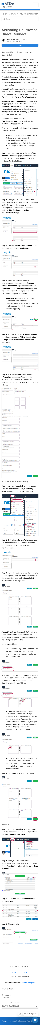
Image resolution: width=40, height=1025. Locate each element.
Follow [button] (20, 45)
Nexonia (5, 14)
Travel (13, 14)
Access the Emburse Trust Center (23, 1021)
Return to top (7, 989)
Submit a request (28, 983)
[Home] (9, 4)
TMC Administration (28, 14)
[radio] (14, 972)
